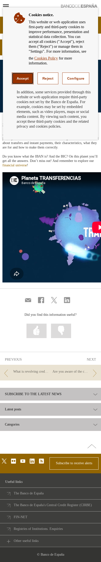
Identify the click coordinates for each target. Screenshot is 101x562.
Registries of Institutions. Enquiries (38, 529)
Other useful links (26, 541)
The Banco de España (29, 493)
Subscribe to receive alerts (74, 463)
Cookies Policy (46, 58)
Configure (76, 78)
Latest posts (13, 409)
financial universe (14, 165)
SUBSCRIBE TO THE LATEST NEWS (33, 394)
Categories (12, 424)
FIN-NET (20, 517)
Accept (23, 78)
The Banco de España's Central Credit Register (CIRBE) (53, 505)
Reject (47, 78)
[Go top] (92, 446)
